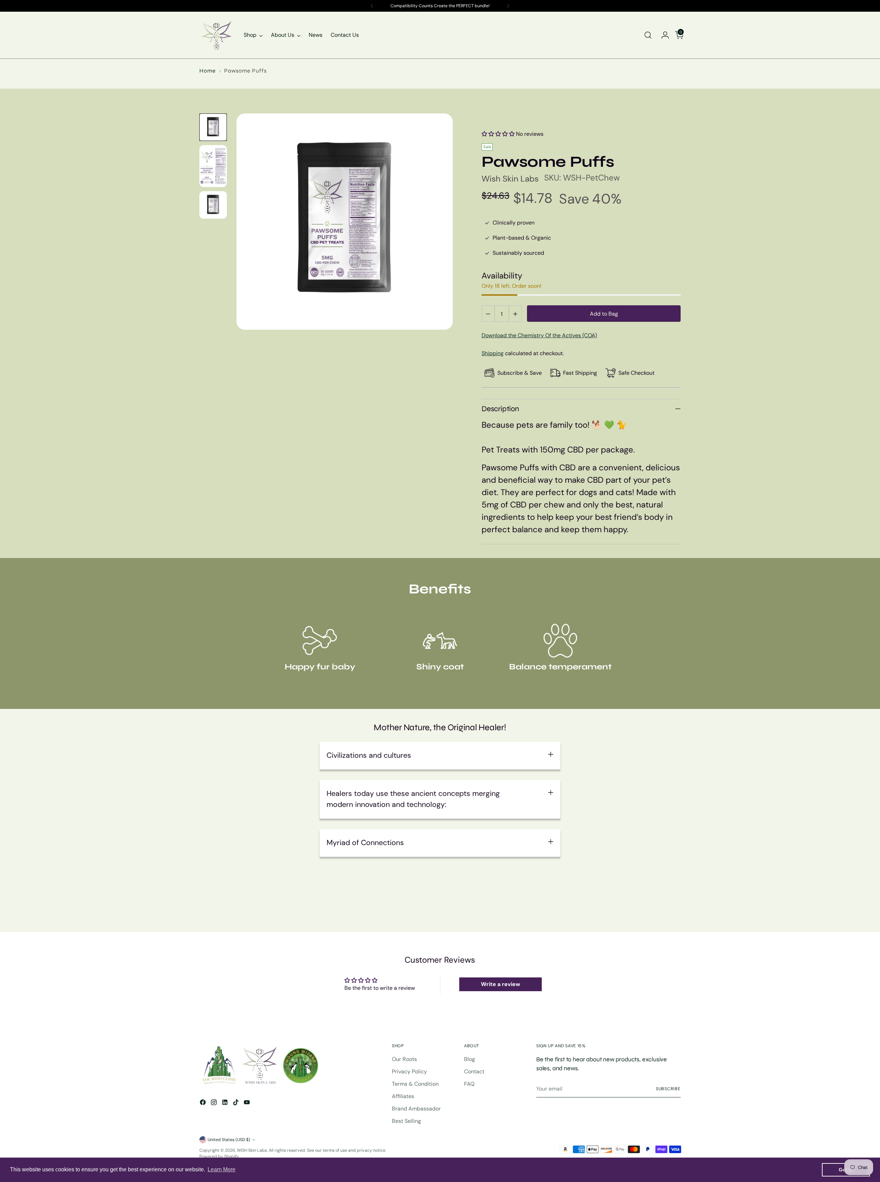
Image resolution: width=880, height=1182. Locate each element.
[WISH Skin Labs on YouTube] (247, 1103)
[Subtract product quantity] (488, 314)
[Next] (508, 6)
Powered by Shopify (219, 1156)
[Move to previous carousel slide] (659, 909)
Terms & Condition (415, 1083)
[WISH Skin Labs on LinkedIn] (225, 1103)
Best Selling (406, 1121)
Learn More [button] (221, 1169)
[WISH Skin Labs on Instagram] (214, 1103)
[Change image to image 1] (213, 127)
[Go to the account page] (662, 35)
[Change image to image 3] (213, 205)
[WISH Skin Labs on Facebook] (203, 1103)
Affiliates (403, 1096)
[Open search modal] (648, 35)
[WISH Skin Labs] (216, 35)
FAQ (469, 1083)
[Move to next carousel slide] (675, 908)
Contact (474, 1071)
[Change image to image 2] (213, 166)
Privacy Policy (409, 1071)
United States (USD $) (229, 1139)
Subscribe (668, 1089)
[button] (498, 134)
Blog (469, 1059)
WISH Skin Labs (252, 1150)
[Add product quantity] (515, 314)
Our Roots (404, 1059)
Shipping (493, 353)
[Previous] (372, 6)
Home (207, 70)
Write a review (500, 984)
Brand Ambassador (416, 1108)
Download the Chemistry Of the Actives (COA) (539, 335)
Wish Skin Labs (510, 178)
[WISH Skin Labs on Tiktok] (236, 1103)
